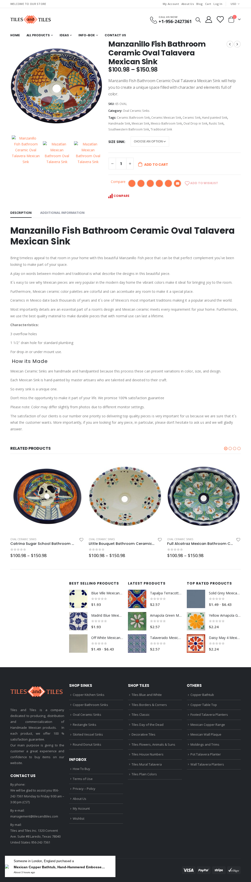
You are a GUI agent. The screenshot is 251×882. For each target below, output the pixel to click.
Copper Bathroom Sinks (90, 705)
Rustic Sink (216, 123)
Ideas (64, 35)
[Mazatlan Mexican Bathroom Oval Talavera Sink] (57, 153)
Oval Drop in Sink (195, 123)
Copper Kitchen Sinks (88, 694)
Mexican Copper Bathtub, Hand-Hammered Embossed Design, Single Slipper (60, 867)
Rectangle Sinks (84, 724)
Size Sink (116, 141)
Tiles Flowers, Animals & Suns (153, 744)
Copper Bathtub (202, 694)
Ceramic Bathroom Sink (133, 117)
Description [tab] (21, 212)
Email (177, 183)
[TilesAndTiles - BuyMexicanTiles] (31, 19)
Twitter (141, 183)
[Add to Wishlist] (81, 539)
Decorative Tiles (143, 734)
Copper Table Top (203, 705)
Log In (217, 4)
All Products (38, 35)
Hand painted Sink (214, 117)
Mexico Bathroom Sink (166, 123)
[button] (226, 448)
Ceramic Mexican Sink (166, 117)
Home (15, 35)
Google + (159, 183)
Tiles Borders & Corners (149, 705)
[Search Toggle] (198, 20)
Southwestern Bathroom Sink (128, 129)
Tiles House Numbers (147, 754)
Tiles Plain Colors (144, 774)
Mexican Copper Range (207, 724)
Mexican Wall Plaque (205, 734)
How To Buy (81, 769)
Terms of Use (83, 779)
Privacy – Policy (84, 788)
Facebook (132, 183)
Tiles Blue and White (147, 694)
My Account (171, 4)
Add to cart (156, 164)
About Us (187, 4)
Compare (118, 181)
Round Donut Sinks (87, 744)
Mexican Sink (140, 123)
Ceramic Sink (192, 117)
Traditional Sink (161, 129)
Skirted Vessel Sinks (88, 734)
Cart (208, 4)
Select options (75, 467)
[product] (47, 496)
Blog (199, 4)
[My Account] (209, 19)
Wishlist (78, 818)
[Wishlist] (220, 19)
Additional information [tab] (62, 212)
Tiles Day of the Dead (147, 724)
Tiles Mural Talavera (147, 764)
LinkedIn (150, 183)
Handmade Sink (119, 123)
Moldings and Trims (204, 744)
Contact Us (115, 35)
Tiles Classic (141, 714)
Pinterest (168, 183)
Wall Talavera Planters (207, 764)
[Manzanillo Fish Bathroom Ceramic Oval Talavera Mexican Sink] (56, 86)
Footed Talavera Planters (209, 714)
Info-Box (86, 35)
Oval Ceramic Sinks (136, 111)
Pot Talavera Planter (205, 754)
